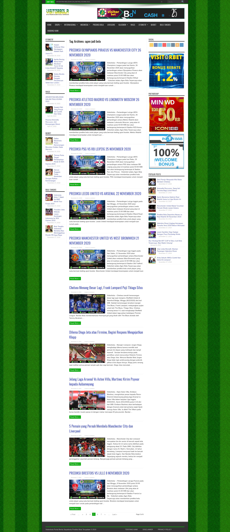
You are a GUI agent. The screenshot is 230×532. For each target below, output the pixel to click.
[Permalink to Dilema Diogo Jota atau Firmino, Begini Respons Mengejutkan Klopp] (87, 362)
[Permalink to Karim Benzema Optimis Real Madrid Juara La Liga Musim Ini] (152, 203)
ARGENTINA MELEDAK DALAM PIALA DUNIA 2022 (73, 2)
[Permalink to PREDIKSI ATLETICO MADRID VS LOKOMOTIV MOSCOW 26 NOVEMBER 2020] (87, 130)
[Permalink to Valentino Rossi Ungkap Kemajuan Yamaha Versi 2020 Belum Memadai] (152, 229)
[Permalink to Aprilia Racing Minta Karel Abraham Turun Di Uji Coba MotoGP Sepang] (49, 65)
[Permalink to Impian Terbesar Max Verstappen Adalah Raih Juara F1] (49, 50)
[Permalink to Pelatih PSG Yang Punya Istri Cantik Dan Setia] (49, 113)
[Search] (182, 2)
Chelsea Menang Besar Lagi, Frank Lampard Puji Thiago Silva (106, 287)
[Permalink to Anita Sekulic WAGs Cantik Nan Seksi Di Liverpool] (152, 263)
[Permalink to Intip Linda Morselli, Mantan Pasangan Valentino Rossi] (152, 254)
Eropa (57, 24)
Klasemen (122, 24)
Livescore (111, 24)
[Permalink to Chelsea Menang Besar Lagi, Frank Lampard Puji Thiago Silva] (87, 313)
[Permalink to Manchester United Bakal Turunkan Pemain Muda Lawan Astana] (152, 211)
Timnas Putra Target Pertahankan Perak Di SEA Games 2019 (55, 159)
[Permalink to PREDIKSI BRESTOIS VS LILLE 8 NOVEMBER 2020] (87, 498)
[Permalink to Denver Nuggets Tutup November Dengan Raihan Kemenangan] (49, 175)
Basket (153, 24)
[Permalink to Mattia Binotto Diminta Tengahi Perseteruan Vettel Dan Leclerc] (49, 80)
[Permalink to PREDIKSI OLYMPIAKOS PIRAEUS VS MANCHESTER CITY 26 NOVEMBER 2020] (87, 80)
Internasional (70, 24)
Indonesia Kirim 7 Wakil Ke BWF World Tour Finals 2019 (55, 199)
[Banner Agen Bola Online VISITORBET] (140, 18)
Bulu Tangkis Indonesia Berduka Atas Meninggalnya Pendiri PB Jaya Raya (55, 230)
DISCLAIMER (148, 529)
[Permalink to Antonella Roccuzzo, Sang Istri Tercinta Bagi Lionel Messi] (152, 194)
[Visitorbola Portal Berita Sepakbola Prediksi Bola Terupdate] (57, 14)
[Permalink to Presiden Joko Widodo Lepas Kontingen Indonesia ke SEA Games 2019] (49, 215)
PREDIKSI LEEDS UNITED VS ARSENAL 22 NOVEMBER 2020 (105, 193)
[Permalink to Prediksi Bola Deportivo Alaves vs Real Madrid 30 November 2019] (152, 220)
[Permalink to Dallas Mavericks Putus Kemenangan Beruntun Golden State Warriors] (49, 144)
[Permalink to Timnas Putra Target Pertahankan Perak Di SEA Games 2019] (49, 161)
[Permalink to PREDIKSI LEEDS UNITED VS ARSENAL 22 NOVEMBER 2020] (87, 219)
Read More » (75, 90)
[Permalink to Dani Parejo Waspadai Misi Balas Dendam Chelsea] (152, 185)
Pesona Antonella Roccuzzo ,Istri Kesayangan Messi (53, 122)
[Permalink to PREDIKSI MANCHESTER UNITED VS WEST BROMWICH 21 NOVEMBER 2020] (87, 268)
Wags (133, 24)
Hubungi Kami (52, 30)
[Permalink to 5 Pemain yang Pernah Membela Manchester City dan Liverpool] (87, 456)
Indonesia (84, 24)
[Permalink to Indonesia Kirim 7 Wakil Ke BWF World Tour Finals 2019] (49, 200)
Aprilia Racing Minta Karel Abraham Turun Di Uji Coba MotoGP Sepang (55, 63)
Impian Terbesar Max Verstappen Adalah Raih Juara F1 (55, 49)
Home (49, 24)
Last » (114, 514)
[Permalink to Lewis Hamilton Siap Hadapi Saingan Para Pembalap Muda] (152, 238)
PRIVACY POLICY (165, 529)
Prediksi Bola (98, 24)
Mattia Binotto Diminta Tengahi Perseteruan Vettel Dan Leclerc (55, 78)
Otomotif (142, 24)
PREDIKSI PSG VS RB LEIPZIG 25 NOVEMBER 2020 (100, 149)
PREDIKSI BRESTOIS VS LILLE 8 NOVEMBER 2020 (99, 473)
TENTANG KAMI (131, 529)
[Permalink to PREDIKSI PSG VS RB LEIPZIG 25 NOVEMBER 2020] (87, 174)
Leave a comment (90, 59)
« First (72, 514)
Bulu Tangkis (165, 24)
